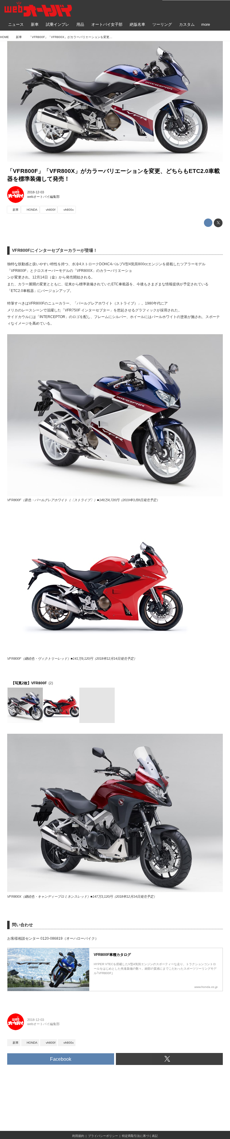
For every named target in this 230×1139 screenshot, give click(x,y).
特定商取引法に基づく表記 (140, 1136)
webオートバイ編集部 (43, 196)
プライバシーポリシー (103, 1136)
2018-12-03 (35, 192)
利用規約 (78, 1136)
